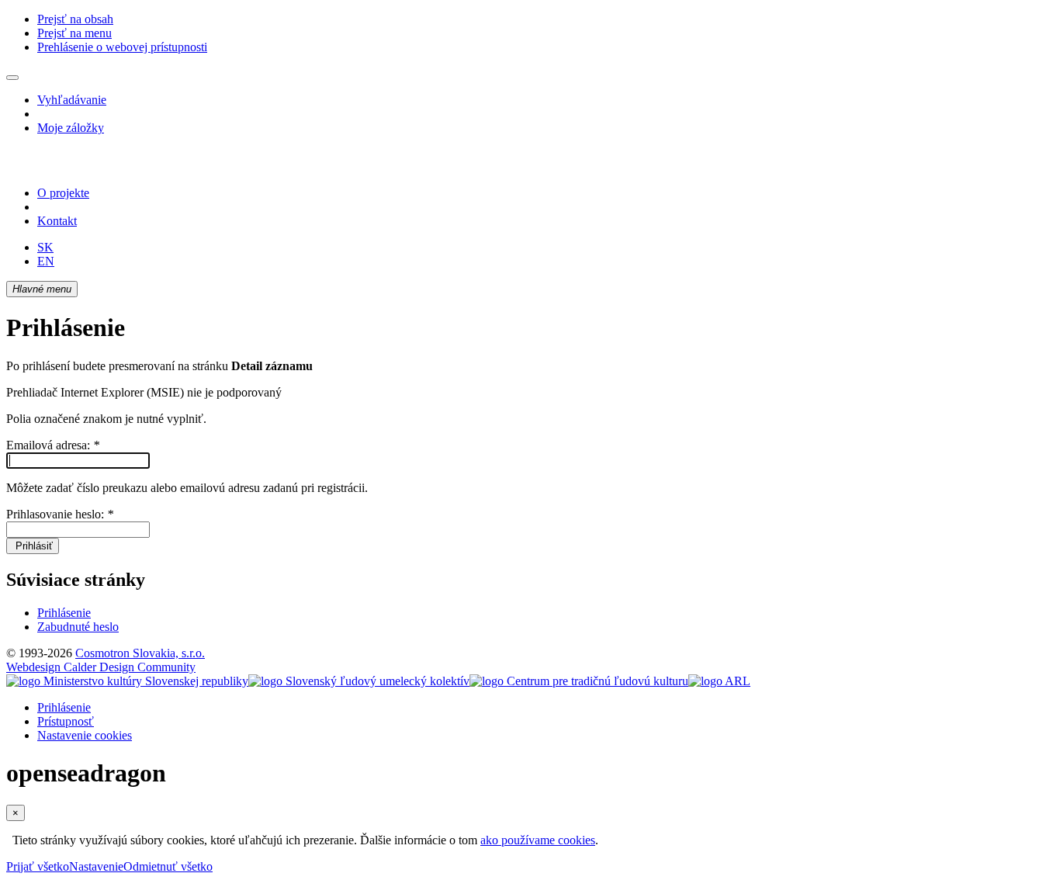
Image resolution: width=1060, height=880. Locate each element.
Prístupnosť (65, 721)
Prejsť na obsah (75, 19)
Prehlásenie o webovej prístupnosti (122, 47)
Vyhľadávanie (71, 99)
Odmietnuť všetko (168, 866)
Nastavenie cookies (84, 735)
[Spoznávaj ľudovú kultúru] (103, 166)
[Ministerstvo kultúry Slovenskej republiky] (127, 681)
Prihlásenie (64, 612)
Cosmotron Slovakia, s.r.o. (140, 653)
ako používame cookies (537, 840)
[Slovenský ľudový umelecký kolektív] (358, 681)
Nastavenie (96, 866)
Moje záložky (70, 127)
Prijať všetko (37, 866)
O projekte (63, 192)
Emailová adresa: (52, 445)
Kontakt (57, 220)
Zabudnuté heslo (78, 626)
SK (45, 247)
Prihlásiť (32, 546)
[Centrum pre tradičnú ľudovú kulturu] (578, 681)
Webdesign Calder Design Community (101, 667)
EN (45, 261)
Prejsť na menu (74, 33)
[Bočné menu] (12, 77)
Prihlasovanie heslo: (59, 514)
